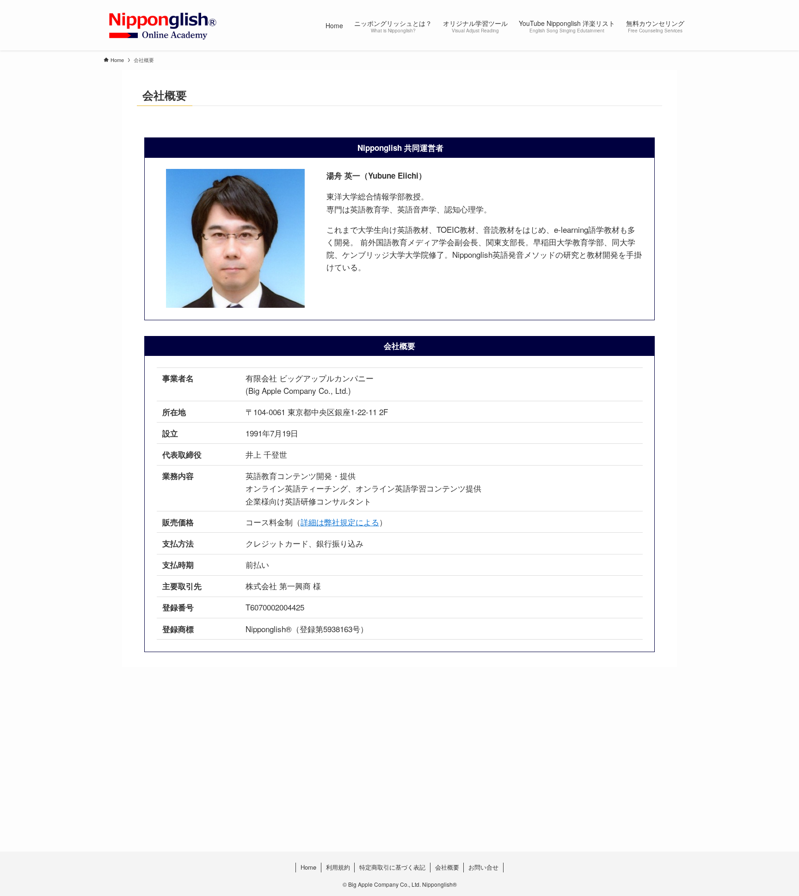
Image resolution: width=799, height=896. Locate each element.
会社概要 (447, 867)
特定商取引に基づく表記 (392, 867)
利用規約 (338, 867)
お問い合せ (483, 867)
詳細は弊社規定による (340, 522)
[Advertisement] (381, 777)
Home (308, 867)
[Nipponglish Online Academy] (162, 25)
